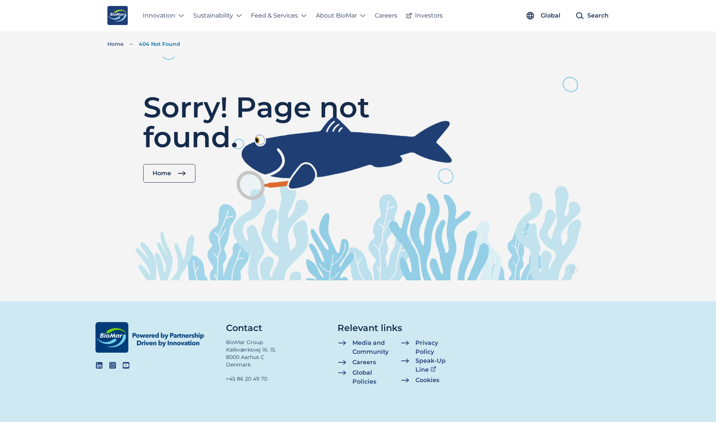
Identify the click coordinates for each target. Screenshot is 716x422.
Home (115, 44)
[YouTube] (126, 365)
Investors (429, 15)
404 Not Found (159, 44)
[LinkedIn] (99, 365)
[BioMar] (117, 15)
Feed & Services (274, 15)
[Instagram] (112, 365)
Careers (386, 15)
